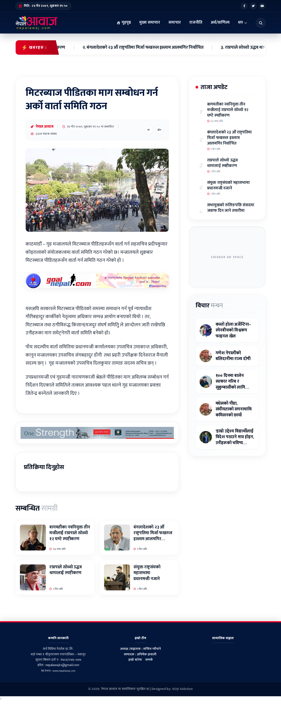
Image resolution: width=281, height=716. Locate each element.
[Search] (261, 23)
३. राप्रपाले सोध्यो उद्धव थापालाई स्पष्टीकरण (238, 47)
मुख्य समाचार (149, 22)
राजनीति (195, 22)
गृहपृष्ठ (126, 22)
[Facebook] (244, 6)
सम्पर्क (149, 660)
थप (240, 22)
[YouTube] (262, 6)
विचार (209, 305)
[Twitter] (253, 6)
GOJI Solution (182, 689)
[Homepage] (36, 23)
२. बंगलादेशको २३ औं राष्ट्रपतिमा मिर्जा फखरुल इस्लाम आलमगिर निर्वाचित (124, 47)
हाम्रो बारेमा (135, 660)
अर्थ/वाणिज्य (220, 22)
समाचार (174, 22)
